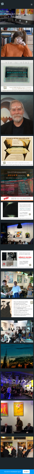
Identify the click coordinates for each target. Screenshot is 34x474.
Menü (31, 4)
